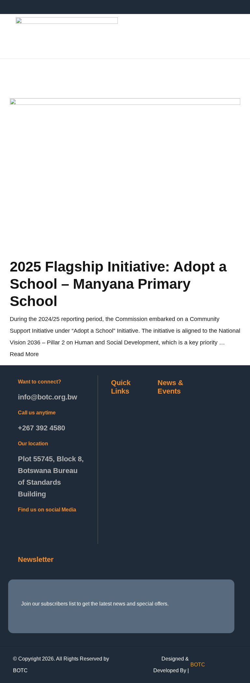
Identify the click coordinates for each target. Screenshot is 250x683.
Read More (24, 354)
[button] (133, 35)
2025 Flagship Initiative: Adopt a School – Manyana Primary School (118, 283)
